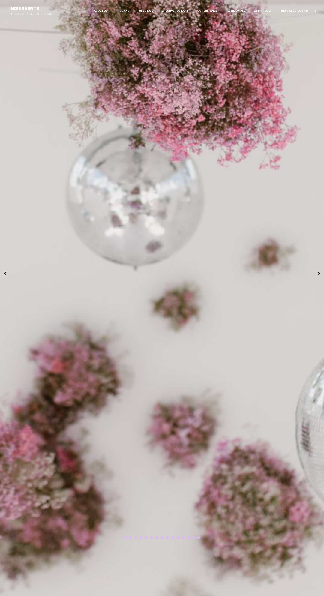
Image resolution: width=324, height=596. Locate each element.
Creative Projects (175, 11)
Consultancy (207, 11)
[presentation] (5, 273)
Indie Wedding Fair (294, 11)
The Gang (123, 11)
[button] (125, 537)
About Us (100, 11)
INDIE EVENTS (24, 8)
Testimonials (235, 11)
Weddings (145, 11)
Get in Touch (263, 11)
